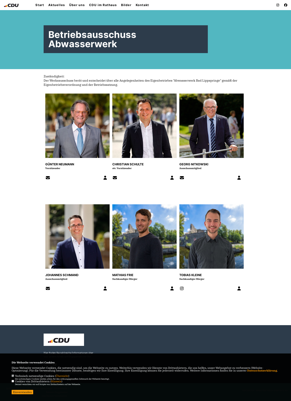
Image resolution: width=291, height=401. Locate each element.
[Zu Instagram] (182, 289)
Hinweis (56, 381)
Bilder (126, 5)
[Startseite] (64, 340)
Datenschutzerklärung (262, 370)
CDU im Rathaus (103, 5)
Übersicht (62, 376)
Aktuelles (56, 5)
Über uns (77, 5)
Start (39, 5)
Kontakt (142, 5)
